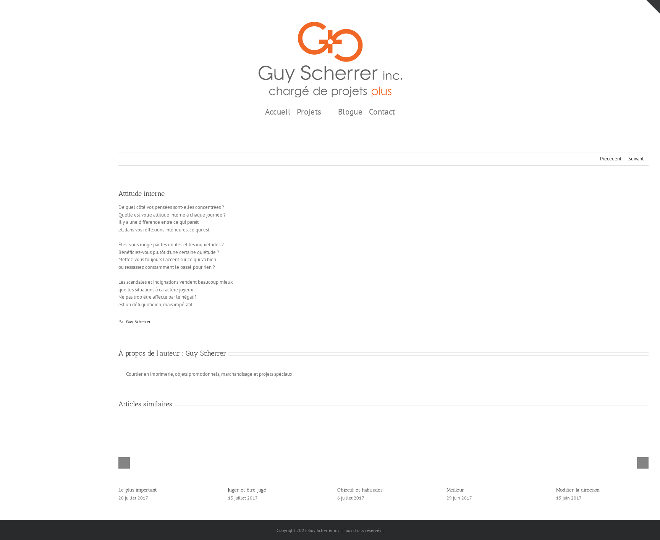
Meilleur (455, 490)
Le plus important (137, 490)
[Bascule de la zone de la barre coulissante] (653, 7)
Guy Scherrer (138, 321)
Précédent (610, 158)
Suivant (636, 158)
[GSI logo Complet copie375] (330, 24)
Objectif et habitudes (359, 490)
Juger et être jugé (247, 490)
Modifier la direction (578, 490)
